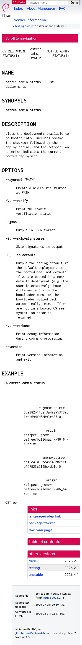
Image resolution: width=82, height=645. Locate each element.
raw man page (40, 530)
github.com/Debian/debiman (33, 633)
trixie (33, 561)
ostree (30, 26)
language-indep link (45, 516)
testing (19, 26)
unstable (36, 574)
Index (18, 8)
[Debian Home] (6, 9)
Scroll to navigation (21, 38)
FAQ (62, 8)
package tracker (42, 523)
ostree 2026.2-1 (53, 597)
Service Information (30, 20)
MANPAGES (20, 1)
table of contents (44, 541)
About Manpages (41, 8)
